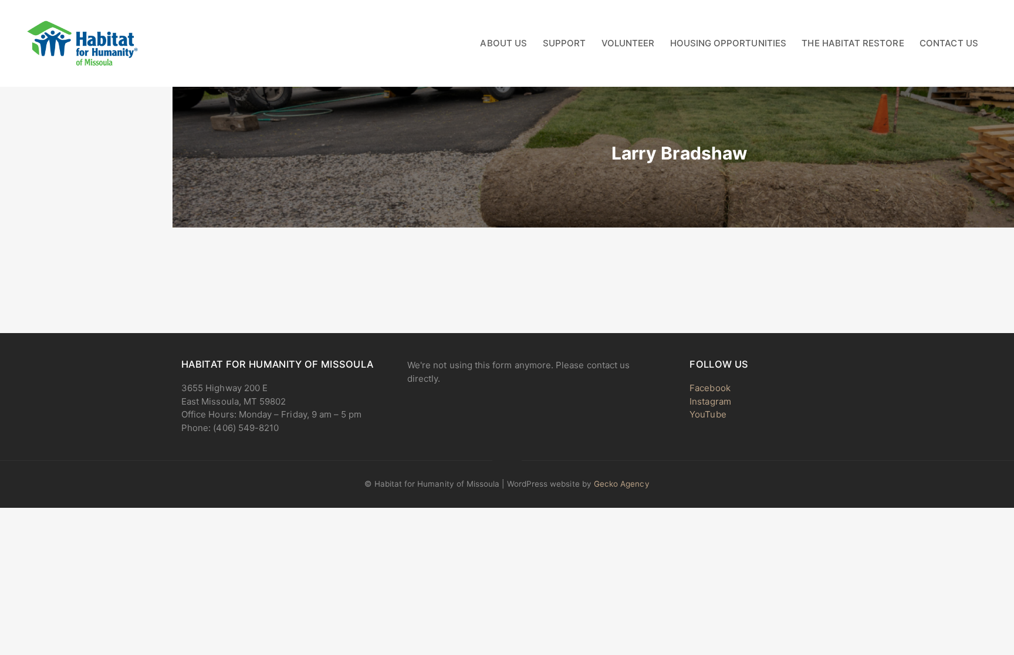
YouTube (707, 414)
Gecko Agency (622, 483)
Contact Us (949, 43)
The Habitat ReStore (853, 43)
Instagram (710, 401)
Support (564, 43)
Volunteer (628, 43)
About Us (503, 43)
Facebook (709, 387)
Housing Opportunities (728, 43)
